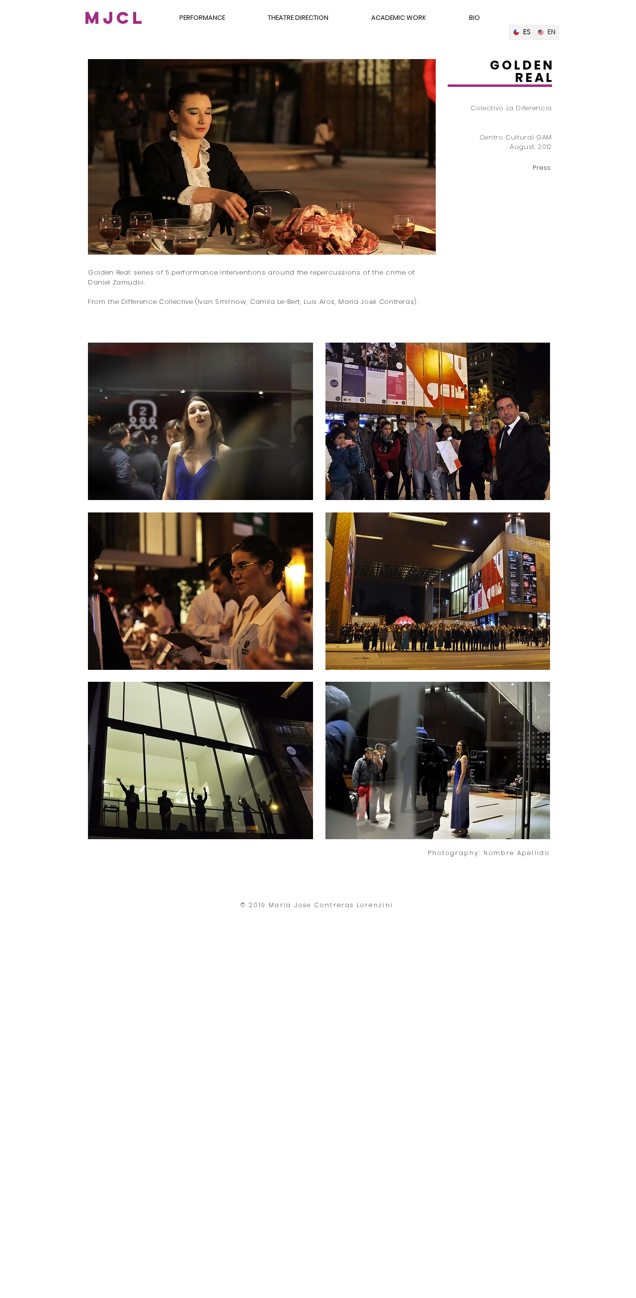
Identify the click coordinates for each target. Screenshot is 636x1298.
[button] (200, 421)
